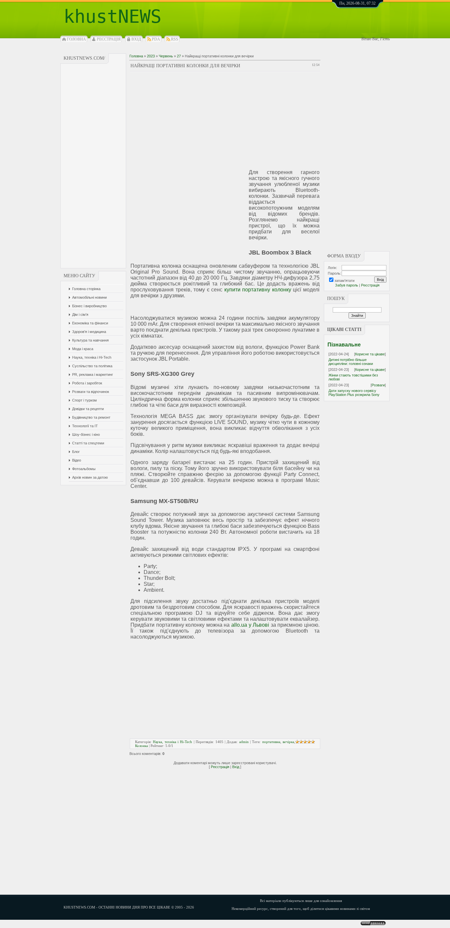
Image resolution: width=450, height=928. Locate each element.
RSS (174, 39)
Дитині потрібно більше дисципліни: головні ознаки (350, 362)
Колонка (141, 746)
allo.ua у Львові (250, 625)
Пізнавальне (344, 344)
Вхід (136, 39)
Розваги (378, 385)
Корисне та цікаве (370, 354)
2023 (151, 56)
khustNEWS (112, 16)
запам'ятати (344, 281)
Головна (76, 39)
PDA (156, 39)
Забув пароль (346, 285)
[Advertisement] (93, 166)
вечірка (288, 742)
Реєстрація (109, 39)
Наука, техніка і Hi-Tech (172, 742)
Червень (166, 56)
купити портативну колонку (257, 289)
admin (244, 742)
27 (179, 56)
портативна (271, 742)
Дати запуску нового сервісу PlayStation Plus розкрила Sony (354, 393)
